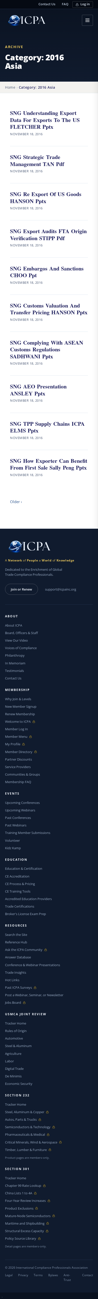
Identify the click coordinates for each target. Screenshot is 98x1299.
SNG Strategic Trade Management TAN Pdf (37, 160)
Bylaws (53, 1275)
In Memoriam (15, 663)
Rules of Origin (16, 1031)
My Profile (16, 744)
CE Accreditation (17, 876)
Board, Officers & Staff (21, 633)
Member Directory (18, 752)
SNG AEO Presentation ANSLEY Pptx (38, 389)
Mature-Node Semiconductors (28, 1216)
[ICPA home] (25, 20)
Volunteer (12, 840)
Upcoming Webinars (20, 810)
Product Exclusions (19, 1208)
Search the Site (16, 934)
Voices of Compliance (21, 648)
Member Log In (16, 729)
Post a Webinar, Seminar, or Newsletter (34, 995)
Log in (85, 4)
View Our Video (16, 640)
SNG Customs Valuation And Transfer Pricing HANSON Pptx (48, 309)
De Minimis (13, 1076)
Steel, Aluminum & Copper (24, 1112)
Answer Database (18, 957)
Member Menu (16, 736)
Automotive (14, 1038)
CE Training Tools (17, 891)
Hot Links (12, 980)
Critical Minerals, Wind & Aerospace (31, 1142)
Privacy (23, 1275)
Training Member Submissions (27, 832)
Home (10, 87)
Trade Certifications (19, 906)
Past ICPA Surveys (18, 987)
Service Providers (18, 767)
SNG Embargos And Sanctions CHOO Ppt (47, 271)
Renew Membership (20, 714)
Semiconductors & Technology (28, 1127)
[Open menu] (87, 20)
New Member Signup (20, 706)
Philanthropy (15, 655)
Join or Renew (21, 589)
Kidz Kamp (13, 848)
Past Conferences (18, 817)
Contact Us (46, 4)
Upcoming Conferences (22, 802)
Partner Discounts (18, 759)
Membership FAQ (18, 782)
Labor (9, 1061)
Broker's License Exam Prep (25, 914)
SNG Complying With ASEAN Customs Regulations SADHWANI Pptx (46, 349)
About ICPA (13, 625)
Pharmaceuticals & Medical (25, 1134)
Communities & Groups (22, 774)
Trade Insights (15, 972)
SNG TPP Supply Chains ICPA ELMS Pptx (47, 427)
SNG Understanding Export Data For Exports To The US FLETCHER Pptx (45, 119)
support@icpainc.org (60, 589)
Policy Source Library (20, 1238)
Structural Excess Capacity (24, 1231)
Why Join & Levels (18, 699)
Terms (38, 1275)
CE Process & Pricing (20, 884)
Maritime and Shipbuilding (24, 1223)
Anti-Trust (67, 1277)
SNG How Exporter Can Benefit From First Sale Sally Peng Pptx (48, 464)
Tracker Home (15, 1023)
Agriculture (13, 1053)
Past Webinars (15, 825)
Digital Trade (14, 1068)
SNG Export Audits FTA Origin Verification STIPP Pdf (48, 234)
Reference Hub (16, 942)
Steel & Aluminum (18, 1046)
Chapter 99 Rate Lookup (23, 1185)
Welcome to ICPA (18, 721)
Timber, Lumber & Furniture (26, 1149)
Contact (87, 1275)
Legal (9, 1275)
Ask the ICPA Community (23, 949)
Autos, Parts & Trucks (21, 1119)
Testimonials (14, 670)
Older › (16, 501)
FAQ (65, 4)
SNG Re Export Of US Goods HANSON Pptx (45, 197)
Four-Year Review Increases (25, 1200)
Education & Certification (23, 868)
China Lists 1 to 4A (18, 1193)
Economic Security (18, 1083)
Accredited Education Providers (28, 899)
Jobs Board (16, 1002)
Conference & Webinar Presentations (32, 965)
